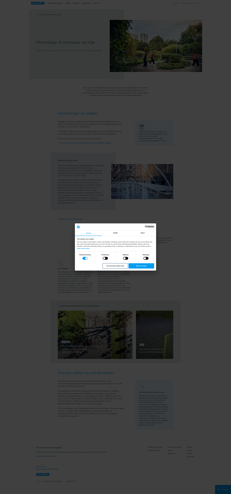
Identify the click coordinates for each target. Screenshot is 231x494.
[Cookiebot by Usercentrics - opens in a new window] (146, 226)
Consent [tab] (88, 233)
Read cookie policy (83, 248)
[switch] (105, 258)
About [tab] (143, 233)
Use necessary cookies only (115, 266)
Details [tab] (115, 233)
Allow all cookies (141, 266)
